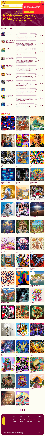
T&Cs (39, 432)
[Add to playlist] (40, 35)
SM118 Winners (8, 89)
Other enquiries (29, 421)
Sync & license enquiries (31, 419)
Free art (21, 421)
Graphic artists (22, 419)
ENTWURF (20, 432)
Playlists (14, 421)
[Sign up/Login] (42, 2)
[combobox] (5, 6)
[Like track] (38, 35)
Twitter (39, 421)
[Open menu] (39, 2)
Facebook (39, 419)
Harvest (21, 433)
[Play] (3, 34)
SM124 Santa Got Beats (10, 42)
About (21, 416)
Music (14, 416)
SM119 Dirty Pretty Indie (10, 81)
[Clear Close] (43, 4)
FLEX (17, 432)
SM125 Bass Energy (9, 34)
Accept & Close (29, 12)
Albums (14, 419)
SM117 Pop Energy (9, 96)
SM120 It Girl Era (8, 74)
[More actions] (42, 35)
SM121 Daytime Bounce (10, 66)
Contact (28, 416)
